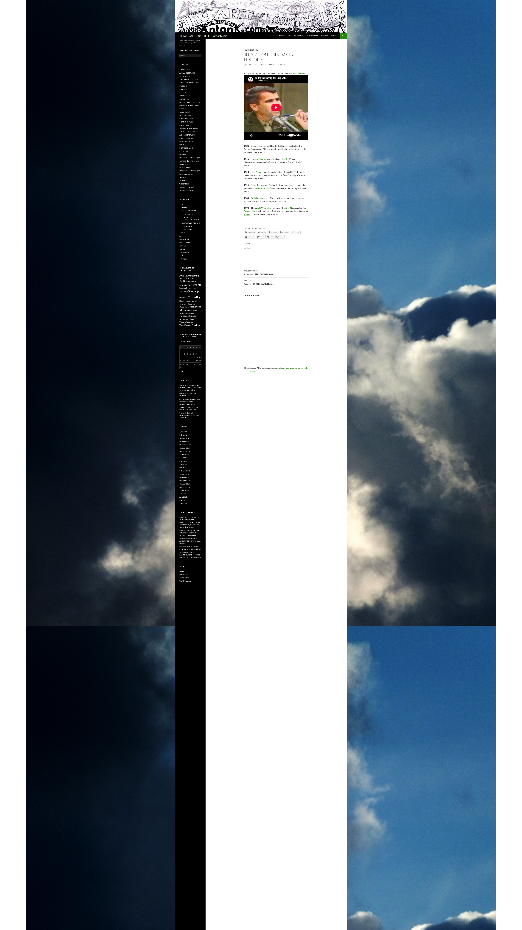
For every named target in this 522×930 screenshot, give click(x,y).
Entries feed (183, 574)
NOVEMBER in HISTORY (188, 158)
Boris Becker (257, 198)
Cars (192, 278)
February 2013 (184, 471)
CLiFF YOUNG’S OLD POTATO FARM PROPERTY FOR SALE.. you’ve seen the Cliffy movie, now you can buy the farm (190, 522)
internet (182, 304)
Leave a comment (278, 65)
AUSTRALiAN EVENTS (187, 83)
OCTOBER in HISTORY (187, 161)
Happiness (183, 297)
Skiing (196, 316)
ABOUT (281, 36)
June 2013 (183, 458)
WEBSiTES (183, 184)
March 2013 (183, 468)
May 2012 (183, 500)
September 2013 (185, 451)
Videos (182, 322)
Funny (194, 288)
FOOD (181, 109)
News (189, 310)
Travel (192, 319)
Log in (181, 571)
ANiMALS (182, 70)
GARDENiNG (184, 112)
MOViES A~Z (188, 214)
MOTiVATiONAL (185, 148)
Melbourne (190, 304)
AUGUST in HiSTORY (186, 79)
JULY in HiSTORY (251, 50)
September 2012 (185, 487)
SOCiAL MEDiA (184, 174)
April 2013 (183, 464)
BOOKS (182, 86)
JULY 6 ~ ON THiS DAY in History (258, 272)
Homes (182, 301)
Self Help (190, 316)
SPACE (181, 177)
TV (196, 319)
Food (189, 288)
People (194, 310)
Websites (189, 322)
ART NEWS (183, 76)
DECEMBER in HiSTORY (187, 102)
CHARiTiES (183, 96)
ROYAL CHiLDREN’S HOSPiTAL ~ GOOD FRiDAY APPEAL (189, 532)
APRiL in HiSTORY (185, 73)
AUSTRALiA (185, 252)
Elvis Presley (256, 172)
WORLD (184, 259)
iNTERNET (183, 125)
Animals (183, 275)
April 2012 (183, 503)
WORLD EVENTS (185, 187)
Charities (183, 281)
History (194, 296)
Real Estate (183, 316)
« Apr (182, 371)
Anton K (263, 65)
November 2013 (185, 445)
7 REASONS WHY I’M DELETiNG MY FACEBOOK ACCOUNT (189, 415)
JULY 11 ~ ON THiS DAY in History (259, 282)
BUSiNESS (183, 89)
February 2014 (184, 435)
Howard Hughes (258, 159)
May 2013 (183, 461)
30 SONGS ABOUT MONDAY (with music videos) (190, 541)
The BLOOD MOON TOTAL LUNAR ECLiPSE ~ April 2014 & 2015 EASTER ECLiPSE (190, 387)
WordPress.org (185, 581)
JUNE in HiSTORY (185, 135)
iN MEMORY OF (185, 119)
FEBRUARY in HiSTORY (187, 106)
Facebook (183, 288)
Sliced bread (256, 146)
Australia (195, 275)
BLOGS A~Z (188, 226)
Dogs (190, 285)
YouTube (196, 325)
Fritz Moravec (257, 185)
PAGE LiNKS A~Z (189, 230)
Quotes (191, 313)
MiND (181, 145)
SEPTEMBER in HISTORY (188, 171)
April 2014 (183, 432)
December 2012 (185, 477)
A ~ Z (272, 36)
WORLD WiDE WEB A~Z (191, 223)
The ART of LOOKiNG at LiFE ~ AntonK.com (203, 35)
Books (181, 278)
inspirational (191, 301)
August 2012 (184, 490)
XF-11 (288, 159)
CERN (289, 208)
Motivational (195, 306)
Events (197, 284)
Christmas (190, 281)
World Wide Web (263, 208)
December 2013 (185, 441)
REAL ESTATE (184, 168)
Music (183, 310)
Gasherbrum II (263, 188)
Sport (187, 319)
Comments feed (185, 578)
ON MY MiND (184, 164)
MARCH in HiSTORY (186, 138)
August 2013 (184, 455)
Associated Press (297, 73)
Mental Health (184, 307)
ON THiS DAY (298, 36)
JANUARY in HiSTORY (187, 128)
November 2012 (185, 481)
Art (189, 275)
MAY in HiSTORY (185, 141)
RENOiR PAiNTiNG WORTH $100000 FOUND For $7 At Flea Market (190, 554)
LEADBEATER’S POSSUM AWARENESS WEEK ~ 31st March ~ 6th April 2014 (188, 407)
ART (289, 36)
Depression (183, 285)
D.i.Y (195, 281)
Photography (183, 313)
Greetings (193, 291)
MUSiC (181, 151)
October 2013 (184, 448)
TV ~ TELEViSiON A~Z (190, 211)
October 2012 (184, 484)
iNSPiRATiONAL (185, 122)
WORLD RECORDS (186, 190)
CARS (181, 92)
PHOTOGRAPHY (312, 36)
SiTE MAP (324, 36)
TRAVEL (333, 36)
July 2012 (182, 494)
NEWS (181, 154)
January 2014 (184, 438)
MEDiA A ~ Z (185, 208)
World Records (185, 325)
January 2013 (184, 474)
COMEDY (182, 99)
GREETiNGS (183, 115)
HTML (247, 214)
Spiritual (182, 319)
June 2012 (183, 497)
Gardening (183, 292)
